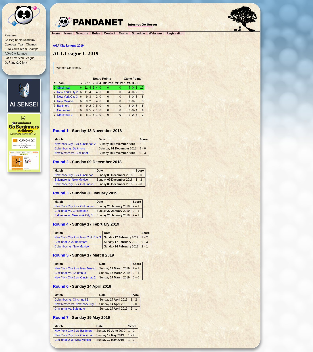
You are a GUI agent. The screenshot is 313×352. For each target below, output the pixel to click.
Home (56, 33)
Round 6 (60, 286)
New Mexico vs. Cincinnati (72, 153)
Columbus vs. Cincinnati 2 (71, 299)
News (68, 33)
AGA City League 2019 (68, 45)
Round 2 (60, 162)
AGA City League (16, 53)
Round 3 (60, 193)
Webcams (155, 33)
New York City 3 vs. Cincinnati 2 (75, 277)
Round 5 (60, 255)
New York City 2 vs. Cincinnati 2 (75, 143)
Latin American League (19, 58)
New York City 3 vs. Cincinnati (74, 335)
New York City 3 (67, 96)
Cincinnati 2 (64, 114)
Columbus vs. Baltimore (70, 148)
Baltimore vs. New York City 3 (74, 215)
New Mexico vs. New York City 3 (75, 304)
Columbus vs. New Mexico (72, 246)
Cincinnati (63, 87)
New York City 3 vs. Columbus (74, 184)
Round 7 (60, 317)
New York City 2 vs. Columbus (74, 206)
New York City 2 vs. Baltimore (74, 330)
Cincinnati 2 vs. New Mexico (73, 339)
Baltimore (63, 105)
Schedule (138, 33)
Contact (109, 33)
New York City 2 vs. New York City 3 (78, 237)
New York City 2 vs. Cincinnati (74, 175)
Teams (123, 33)
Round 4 (60, 224)
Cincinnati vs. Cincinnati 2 (71, 210)
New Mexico (65, 101)
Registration (174, 33)
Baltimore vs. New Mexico (71, 179)
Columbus (63, 110)
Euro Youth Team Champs (21, 49)
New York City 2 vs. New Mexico (75, 268)
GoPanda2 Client (16, 62)
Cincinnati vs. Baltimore (70, 308)
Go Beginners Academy (20, 39)
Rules (96, 33)
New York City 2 (67, 92)
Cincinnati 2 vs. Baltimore (71, 241)
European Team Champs (21, 44)
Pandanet (11, 35)
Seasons (82, 33)
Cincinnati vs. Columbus (70, 272)
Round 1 (60, 130)
